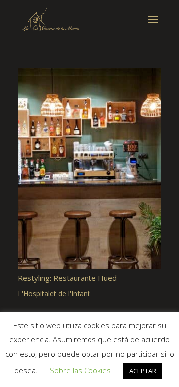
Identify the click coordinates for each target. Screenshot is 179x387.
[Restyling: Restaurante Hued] (89, 168)
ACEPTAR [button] (142, 370)
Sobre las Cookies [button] (80, 370)
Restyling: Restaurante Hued (67, 278)
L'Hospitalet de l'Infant (54, 293)
